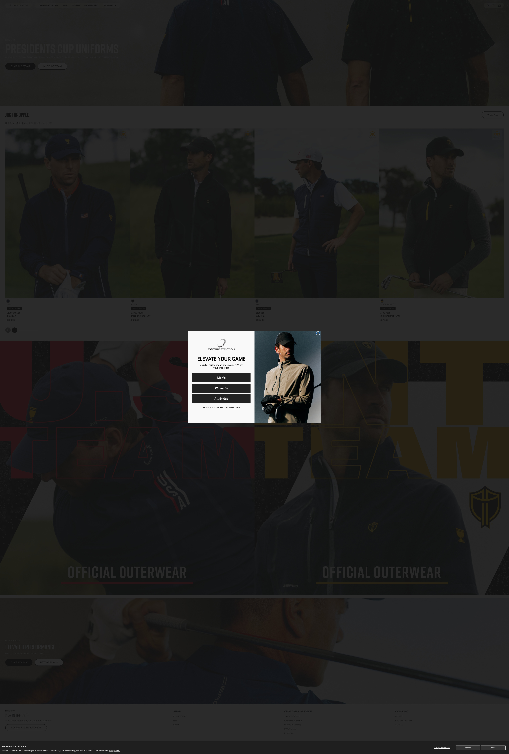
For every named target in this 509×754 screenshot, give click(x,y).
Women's (221, 388)
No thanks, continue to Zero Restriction (221, 407)
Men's (221, 378)
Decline (493, 748)
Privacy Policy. (114, 751)
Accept (468, 748)
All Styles (221, 399)
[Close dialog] (318, 333)
